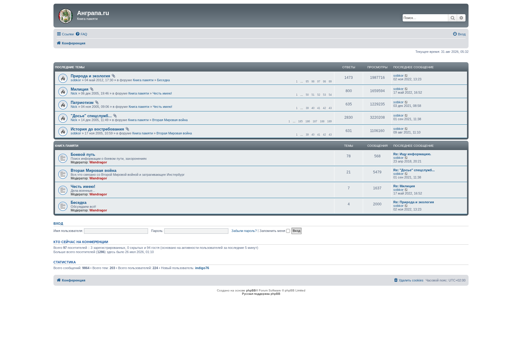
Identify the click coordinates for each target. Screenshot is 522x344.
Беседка (163, 80)
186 (307, 121)
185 (300, 121)
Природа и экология (90, 76)
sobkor (76, 80)
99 (330, 81)
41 (318, 108)
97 (318, 81)
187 (315, 121)
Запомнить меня (272, 231)
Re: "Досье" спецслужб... (414, 170)
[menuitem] (81, 34)
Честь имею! (162, 93)
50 (307, 94)
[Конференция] (66, 14)
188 (322, 121)
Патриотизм (82, 102)
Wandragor (98, 162)
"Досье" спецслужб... (91, 116)
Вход (58, 223)
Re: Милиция (404, 186)
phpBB (251, 290)
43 (330, 108)
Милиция (80, 89)
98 (324, 81)
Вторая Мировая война (170, 120)
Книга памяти (143, 80)
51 (312, 94)
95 (307, 81)
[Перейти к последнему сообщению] (406, 75)
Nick (74, 93)
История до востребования (97, 129)
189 (329, 121)
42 (324, 108)
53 (324, 94)
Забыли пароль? (244, 231)
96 (312, 81)
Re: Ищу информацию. (412, 154)
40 (312, 108)
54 (330, 94)
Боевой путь (83, 154)
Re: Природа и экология (413, 202)
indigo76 (202, 268)
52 (318, 94)
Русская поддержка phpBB (261, 293)
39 (307, 108)
